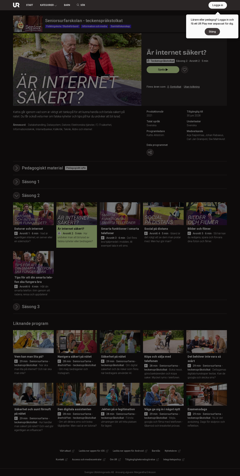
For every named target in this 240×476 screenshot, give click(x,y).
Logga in (217, 5)
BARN (67, 5)
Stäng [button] (212, 31)
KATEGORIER (47, 5)
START (29, 5)
